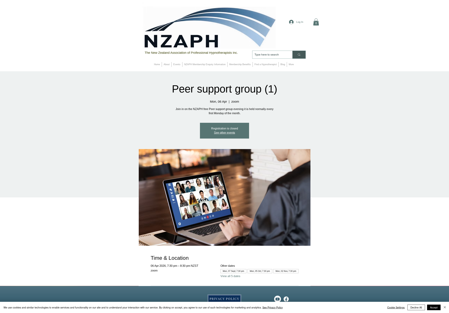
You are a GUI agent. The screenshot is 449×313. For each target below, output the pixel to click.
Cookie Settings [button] (396, 307)
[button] (316, 22)
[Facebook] (286, 299)
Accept (434, 307)
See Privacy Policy (272, 307)
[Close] (445, 307)
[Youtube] (277, 299)
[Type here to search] (299, 55)
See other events (224, 132)
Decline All (416, 307)
